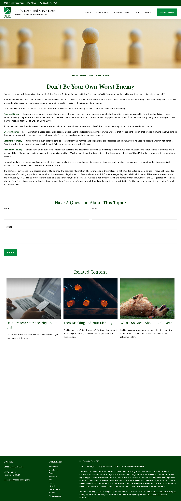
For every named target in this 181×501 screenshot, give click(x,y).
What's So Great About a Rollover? (146, 322)
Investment (53, 470)
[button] (88, 12)
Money (52, 483)
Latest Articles (55, 489)
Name (6, 208)
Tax (50, 479)
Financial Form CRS (91, 461)
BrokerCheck (138, 466)
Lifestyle (52, 486)
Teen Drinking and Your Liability (88, 322)
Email (94, 208)
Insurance (53, 476)
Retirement (53, 466)
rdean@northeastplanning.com (17, 479)
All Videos (53, 492)
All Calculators (55, 496)
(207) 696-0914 (50, 3)
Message (8, 226)
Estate (51, 473)
